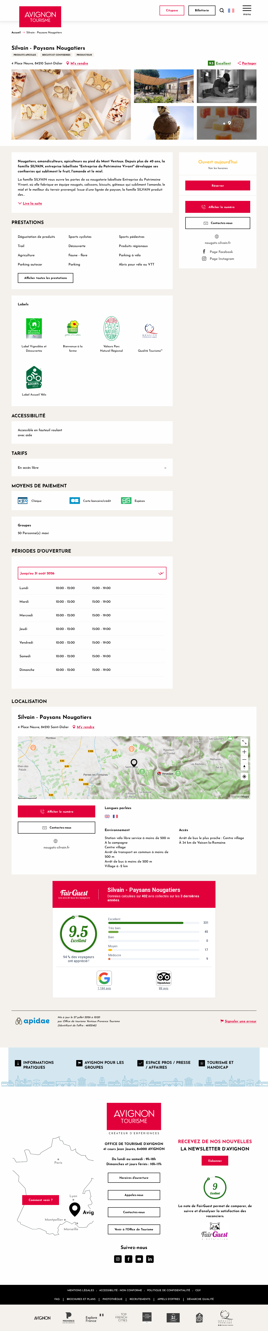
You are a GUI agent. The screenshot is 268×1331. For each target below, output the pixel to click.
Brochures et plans (81, 1299)
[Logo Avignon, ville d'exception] (42, 1318)
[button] (222, 10)
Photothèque (112, 1299)
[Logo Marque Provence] (68, 1317)
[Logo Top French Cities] (121, 1317)
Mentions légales (80, 1290)
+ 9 (227, 123)
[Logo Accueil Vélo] (199, 1318)
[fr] (231, 10)
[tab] (88, 573)
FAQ (57, 1299)
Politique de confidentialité (168, 1290)
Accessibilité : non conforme (120, 1290)
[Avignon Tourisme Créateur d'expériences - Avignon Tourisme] (40, 16)
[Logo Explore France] (95, 1318)
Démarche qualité (200, 1299)
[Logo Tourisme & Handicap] (173, 1317)
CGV (198, 1290)
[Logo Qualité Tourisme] (225, 1318)
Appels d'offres (168, 1299)
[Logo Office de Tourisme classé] (147, 1317)
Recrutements (140, 1299)
